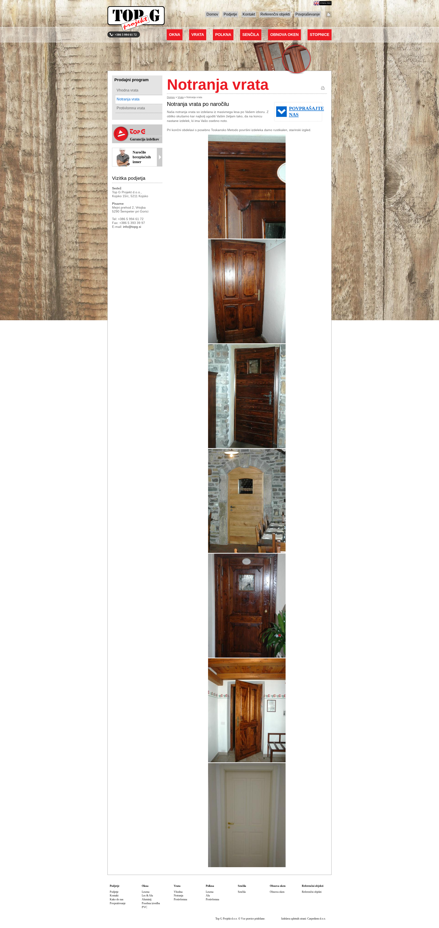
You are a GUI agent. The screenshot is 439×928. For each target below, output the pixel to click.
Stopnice (319, 34)
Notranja (178, 895)
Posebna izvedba (151, 903)
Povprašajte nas (305, 111)
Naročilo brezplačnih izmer (142, 157)
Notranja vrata (128, 99)
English (325, 3)
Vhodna (178, 891)
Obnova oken (284, 34)
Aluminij (146, 899)
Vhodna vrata (127, 90)
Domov (212, 14)
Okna (174, 34)
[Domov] (136, 19)
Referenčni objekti (275, 14)
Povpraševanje (307, 14)
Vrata (197, 34)
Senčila (250, 34)
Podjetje (230, 14)
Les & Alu (147, 895)
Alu (208, 895)
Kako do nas (116, 899)
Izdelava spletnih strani (293, 918)
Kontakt (249, 14)
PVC (144, 907)
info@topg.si (132, 227)
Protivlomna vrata (131, 108)
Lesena (145, 891)
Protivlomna (180, 899)
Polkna (223, 34)
